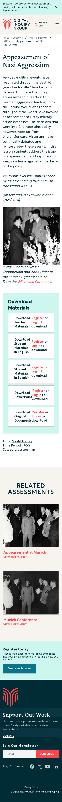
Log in (35, 322)
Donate (8, 736)
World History (38, 38)
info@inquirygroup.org (47, 792)
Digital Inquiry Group (16, 24)
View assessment (15, 557)
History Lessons (13, 38)
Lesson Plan (26, 449)
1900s (6, 41)
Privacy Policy (31, 787)
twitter (39, 766)
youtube (47, 766)
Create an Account (19, 668)
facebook (31, 766)
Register (37, 318)
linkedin (55, 766)
